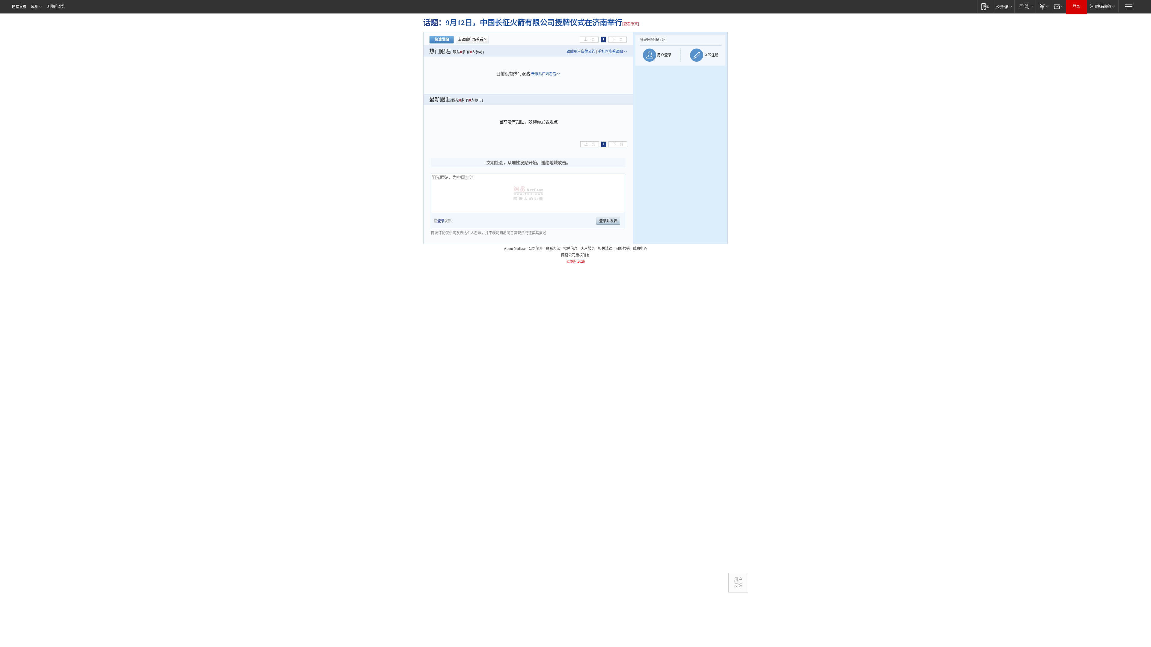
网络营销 (622, 249)
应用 (34, 6)
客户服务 (588, 249)
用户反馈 (738, 582)
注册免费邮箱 (1100, 6)
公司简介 (535, 249)
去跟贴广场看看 (470, 39)
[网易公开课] (1003, 6)
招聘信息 (570, 249)
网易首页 (19, 6)
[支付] (1043, 6)
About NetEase (514, 249)
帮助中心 (640, 249)
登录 (1076, 6)
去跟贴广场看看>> (546, 74)
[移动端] (985, 6)
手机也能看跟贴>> (612, 51)
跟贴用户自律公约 (581, 51)
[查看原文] (630, 24)
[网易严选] (1025, 6)
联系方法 (553, 249)
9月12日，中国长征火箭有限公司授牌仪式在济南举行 (534, 23)
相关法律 (605, 249)
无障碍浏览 (56, 6)
